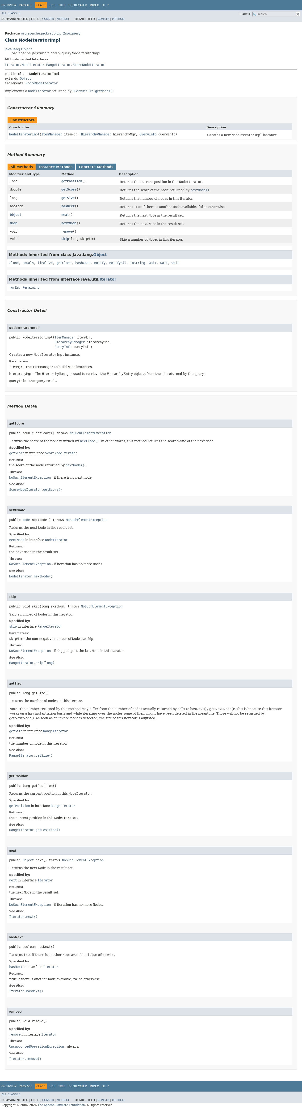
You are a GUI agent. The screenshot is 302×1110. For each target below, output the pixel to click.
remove (67, 231)
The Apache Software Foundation (61, 1105)
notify (99, 263)
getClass (63, 263)
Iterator (12, 65)
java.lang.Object (18, 49)
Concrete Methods (96, 167)
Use (52, 5)
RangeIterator (58, 65)
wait (152, 263)
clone (14, 263)
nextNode (68, 223)
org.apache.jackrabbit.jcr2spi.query (50, 33)
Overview (9, 5)
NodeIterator (33, 65)
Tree (62, 5)
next (65, 215)
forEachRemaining (24, 287)
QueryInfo (147, 134)
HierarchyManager (96, 134)
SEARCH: (245, 14)
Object (25, 78)
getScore (68, 189)
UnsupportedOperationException (36, 1046)
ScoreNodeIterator (89, 65)
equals (28, 263)
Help (105, 5)
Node (13, 223)
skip (65, 239)
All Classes (11, 13)
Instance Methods (55, 167)
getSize (68, 198)
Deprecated (77, 5)
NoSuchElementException (90, 433)
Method (63, 19)
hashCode (82, 263)
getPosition (71, 181)
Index (94, 5)
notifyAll (117, 263)
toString (137, 263)
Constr (48, 19)
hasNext (68, 206)
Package (25, 5)
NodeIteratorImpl (24, 134)
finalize (45, 263)
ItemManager (51, 134)
